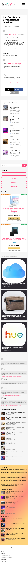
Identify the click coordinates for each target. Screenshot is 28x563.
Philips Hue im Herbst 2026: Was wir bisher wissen (16, 506)
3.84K (9, 63)
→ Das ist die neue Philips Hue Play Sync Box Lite (10, 366)
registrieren (10, 82)
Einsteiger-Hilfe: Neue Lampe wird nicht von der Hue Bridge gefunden (15, 413)
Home (2, 549)
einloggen (18, 82)
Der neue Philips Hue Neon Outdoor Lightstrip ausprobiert (15, 529)
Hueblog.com (10, 485)
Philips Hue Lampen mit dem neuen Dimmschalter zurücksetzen (16, 447)
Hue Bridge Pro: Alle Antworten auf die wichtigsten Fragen (16, 418)
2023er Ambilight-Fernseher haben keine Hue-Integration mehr (15, 457)
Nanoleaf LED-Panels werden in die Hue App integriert (15, 497)
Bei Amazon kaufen (14, 218)
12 (10, 34)
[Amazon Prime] (14, 213)
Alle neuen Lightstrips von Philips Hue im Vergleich (16, 442)
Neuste (12, 55)
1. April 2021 (18, 47)
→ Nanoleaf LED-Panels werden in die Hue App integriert (11, 376)
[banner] (8, 4)
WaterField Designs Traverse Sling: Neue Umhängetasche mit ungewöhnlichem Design (13, 316)
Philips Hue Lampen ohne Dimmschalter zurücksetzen (14, 433)
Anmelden (14, 182)
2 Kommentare (13, 124)
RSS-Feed (3, 553)
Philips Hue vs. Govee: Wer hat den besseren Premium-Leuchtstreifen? (15, 534)
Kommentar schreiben (14, 113)
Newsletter (14, 174)
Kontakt (14, 178)
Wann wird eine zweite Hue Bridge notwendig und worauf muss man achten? (16, 423)
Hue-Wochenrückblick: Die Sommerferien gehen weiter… (15, 511)
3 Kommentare (13, 134)
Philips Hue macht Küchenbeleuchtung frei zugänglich (14, 492)
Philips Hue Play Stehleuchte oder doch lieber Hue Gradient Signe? (16, 519)
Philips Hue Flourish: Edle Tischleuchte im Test (15, 523)
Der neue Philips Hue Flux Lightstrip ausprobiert (15, 538)
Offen (4, 55)
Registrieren (13, 186)
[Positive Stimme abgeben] (20, 60)
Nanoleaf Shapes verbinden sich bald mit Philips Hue (12, 348)
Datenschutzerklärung (5, 555)
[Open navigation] (23, 4)
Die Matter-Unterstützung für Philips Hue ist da (15, 451)
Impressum (3, 559)
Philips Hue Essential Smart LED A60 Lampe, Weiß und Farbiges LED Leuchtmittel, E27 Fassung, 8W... (14, 210)
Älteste (16, 55)
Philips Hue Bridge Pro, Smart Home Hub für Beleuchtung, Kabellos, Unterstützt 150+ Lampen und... (14, 240)
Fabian (17, 111)
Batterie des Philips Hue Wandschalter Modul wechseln (15, 428)
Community (6, 12)
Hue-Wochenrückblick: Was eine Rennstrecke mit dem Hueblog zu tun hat (16, 502)
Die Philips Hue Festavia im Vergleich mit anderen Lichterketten (16, 438)
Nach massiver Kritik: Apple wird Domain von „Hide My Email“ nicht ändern (13, 284)
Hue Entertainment (8, 27)
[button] (9, 89)
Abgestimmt (8, 55)
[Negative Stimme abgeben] (24, 60)
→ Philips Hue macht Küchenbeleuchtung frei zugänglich (11, 395)
